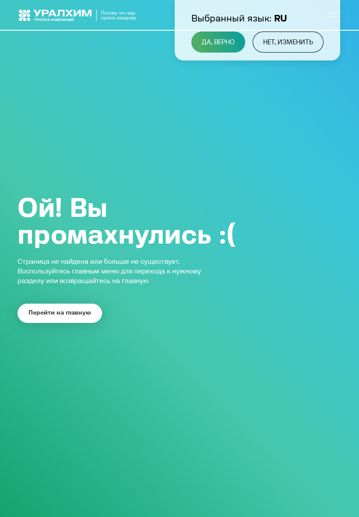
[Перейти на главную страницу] (78, 15)
